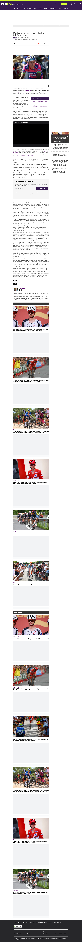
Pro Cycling (16, 29)
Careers (28, 933)
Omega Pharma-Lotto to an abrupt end (24, 155)
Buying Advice (52, 8)
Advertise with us (44, 933)
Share (16, 43)
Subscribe (64, 3)
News (18, 8)
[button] (79, 4)
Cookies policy (57, 931)
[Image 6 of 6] (47, 67)
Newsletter (47, 43)
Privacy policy (43, 931)
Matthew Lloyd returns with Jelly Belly (40, 106)
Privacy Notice (17, 193)
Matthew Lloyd (38, 29)
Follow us (40, 43)
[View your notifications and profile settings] (74, 4)
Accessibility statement (18, 933)
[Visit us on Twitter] (53, 4)
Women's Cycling (31, 8)
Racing (23, 8)
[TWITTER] (20, 290)
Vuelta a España (41, 25)
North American (29, 237)
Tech (45, 8)
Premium (40, 8)
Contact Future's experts (32, 931)
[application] (31, 134)
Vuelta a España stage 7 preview (27, 25)
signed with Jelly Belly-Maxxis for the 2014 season (28, 92)
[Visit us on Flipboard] (59, 4)
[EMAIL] (22, 290)
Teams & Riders (22, 29)
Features (60, 8)
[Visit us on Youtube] (57, 4)
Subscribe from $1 (58, 25)
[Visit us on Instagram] (55, 4)
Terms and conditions (18, 931)
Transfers (50, 25)
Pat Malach (20, 37)
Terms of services (29, 192)
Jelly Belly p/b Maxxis (30, 29)
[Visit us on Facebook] (51, 4)
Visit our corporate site (56, 922)
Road (15, 283)
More (65, 8)
